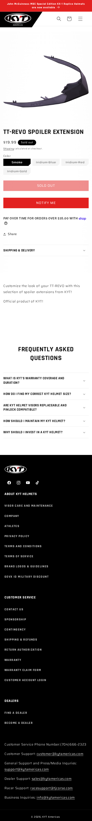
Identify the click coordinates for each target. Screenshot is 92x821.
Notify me (46, 203)
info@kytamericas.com (56, 797)
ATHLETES (11, 526)
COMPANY (11, 516)
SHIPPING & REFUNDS (20, 640)
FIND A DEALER (15, 713)
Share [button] (12, 234)
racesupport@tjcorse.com (51, 788)
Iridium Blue (48, 163)
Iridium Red (77, 163)
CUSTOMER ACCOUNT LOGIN (25, 680)
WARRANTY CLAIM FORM (22, 670)
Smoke (21, 163)
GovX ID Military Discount (26, 577)
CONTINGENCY (15, 630)
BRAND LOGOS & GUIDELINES (26, 566)
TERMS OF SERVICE (18, 556)
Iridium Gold (19, 172)
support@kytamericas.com (26, 769)
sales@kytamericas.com (52, 778)
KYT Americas (51, 817)
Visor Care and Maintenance (28, 506)
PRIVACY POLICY (16, 536)
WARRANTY (12, 660)
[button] (80, 19)
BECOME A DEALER (18, 723)
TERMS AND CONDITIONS (23, 546)
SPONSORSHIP (15, 619)
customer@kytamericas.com (60, 754)
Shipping (8, 148)
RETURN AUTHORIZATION (23, 650)
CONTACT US (13, 609)
